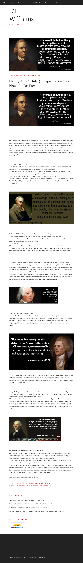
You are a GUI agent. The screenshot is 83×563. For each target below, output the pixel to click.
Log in (43, 557)
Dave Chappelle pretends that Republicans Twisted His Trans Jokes (26, 500)
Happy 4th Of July (25, 486)
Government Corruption (34, 483)
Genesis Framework (31, 557)
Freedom (18, 486)
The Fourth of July (45, 483)
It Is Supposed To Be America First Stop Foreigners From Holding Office (28, 507)
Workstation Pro (21, 557)
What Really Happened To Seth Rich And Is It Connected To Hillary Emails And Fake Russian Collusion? (36, 511)
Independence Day (36, 486)
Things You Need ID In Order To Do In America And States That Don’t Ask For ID (30, 504)
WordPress (39, 557)
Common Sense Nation (21, 483)
